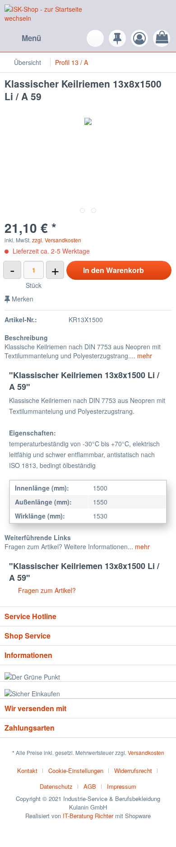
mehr (143, 355)
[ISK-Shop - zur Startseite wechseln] (46, 15)
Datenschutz (56, 786)
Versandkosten (146, 752)
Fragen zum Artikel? (46, 590)
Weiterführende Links (38, 537)
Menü (31, 37)
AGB (89, 786)
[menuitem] (23, 38)
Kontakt (27, 770)
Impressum (121, 786)
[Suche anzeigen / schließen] (95, 38)
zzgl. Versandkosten (56, 240)
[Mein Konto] (139, 38)
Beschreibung (26, 337)
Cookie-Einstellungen (75, 770)
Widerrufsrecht (133, 770)
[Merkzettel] (117, 38)
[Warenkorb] (162, 38)
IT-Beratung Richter (88, 815)
